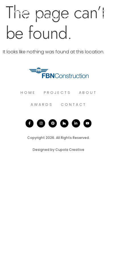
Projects (57, 92)
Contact (73, 104)
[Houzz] (64, 123)
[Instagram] (41, 123)
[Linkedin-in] (76, 123)
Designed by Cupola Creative (58, 149)
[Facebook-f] (30, 123)
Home (28, 92)
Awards (42, 104)
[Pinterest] (53, 123)
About (88, 92)
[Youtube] (87, 123)
